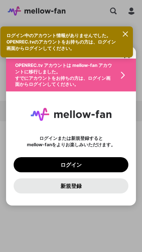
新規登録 (71, 186)
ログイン (71, 165)
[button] (71, 75)
